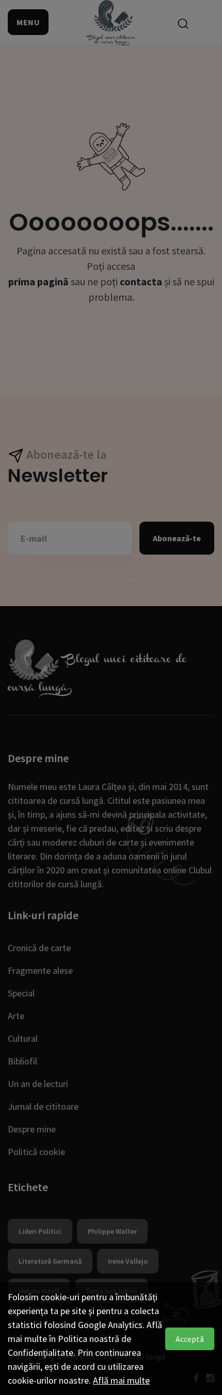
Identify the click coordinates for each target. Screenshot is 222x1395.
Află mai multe (121, 1380)
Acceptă (190, 1339)
